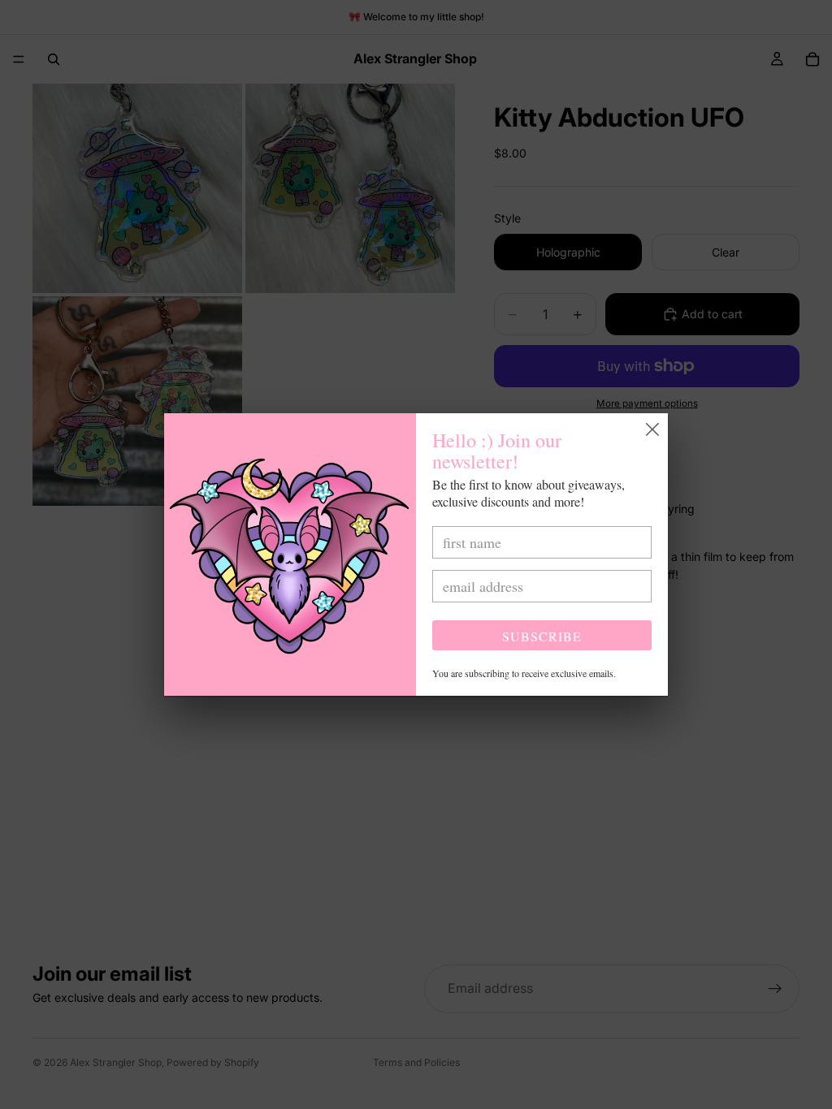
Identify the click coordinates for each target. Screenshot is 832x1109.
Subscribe (542, 636)
